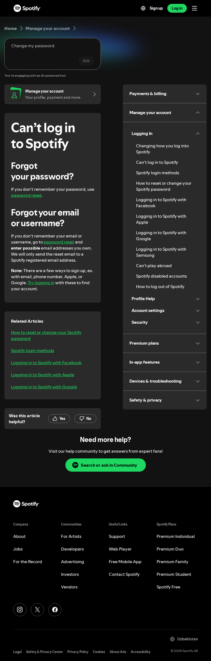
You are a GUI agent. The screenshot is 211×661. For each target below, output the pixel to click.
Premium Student (174, 574)
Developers (72, 549)
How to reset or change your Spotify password (46, 335)
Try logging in (41, 283)
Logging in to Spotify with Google (44, 387)
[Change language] (143, 8)
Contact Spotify (124, 574)
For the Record (27, 561)
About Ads (118, 651)
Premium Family (172, 561)
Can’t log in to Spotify (157, 162)
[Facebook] (55, 609)
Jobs (18, 549)
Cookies (99, 651)
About (19, 536)
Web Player (120, 549)
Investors (70, 574)
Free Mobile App (125, 561)
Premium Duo (170, 549)
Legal (17, 651)
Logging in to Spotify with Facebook (46, 362)
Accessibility (141, 651)
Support (117, 536)
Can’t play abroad (154, 265)
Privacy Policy (77, 651)
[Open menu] (194, 8)
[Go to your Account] (92, 94)
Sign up (156, 8)
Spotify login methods (32, 350)
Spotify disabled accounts (161, 276)
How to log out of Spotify (160, 286)
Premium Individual (176, 536)
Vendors (69, 587)
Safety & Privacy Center (44, 651)
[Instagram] (19, 609)
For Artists (71, 536)
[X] (37, 609)
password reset (26, 195)
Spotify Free (168, 587)
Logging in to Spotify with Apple (42, 375)
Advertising (72, 561)
